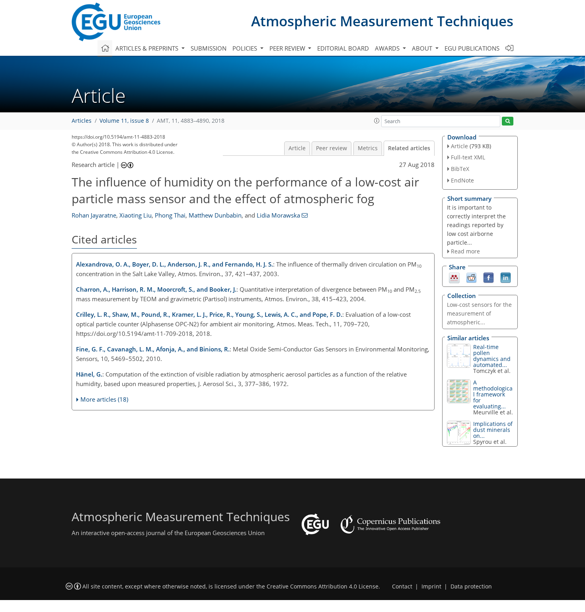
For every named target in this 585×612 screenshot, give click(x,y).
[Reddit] (471, 277)
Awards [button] (388, 48)
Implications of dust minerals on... (493, 429)
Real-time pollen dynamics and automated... (492, 356)
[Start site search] (507, 121)
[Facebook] (488, 277)
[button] (377, 120)
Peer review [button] (288, 48)
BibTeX (460, 169)
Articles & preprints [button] (147, 48)
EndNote (462, 180)
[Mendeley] (454, 277)
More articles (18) (104, 399)
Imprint (431, 586)
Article (297, 148)
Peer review (331, 148)
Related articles (409, 148)
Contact (402, 586)
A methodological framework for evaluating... (493, 394)
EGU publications (472, 48)
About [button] (423, 48)
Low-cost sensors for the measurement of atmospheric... (479, 313)
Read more (465, 251)
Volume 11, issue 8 (124, 120)
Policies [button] (245, 48)
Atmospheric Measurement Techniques (382, 21)
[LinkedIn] (505, 277)
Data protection (471, 586)
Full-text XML (468, 157)
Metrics (368, 148)
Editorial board (343, 48)
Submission (208, 48)
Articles (82, 120)
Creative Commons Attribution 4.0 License (322, 586)
